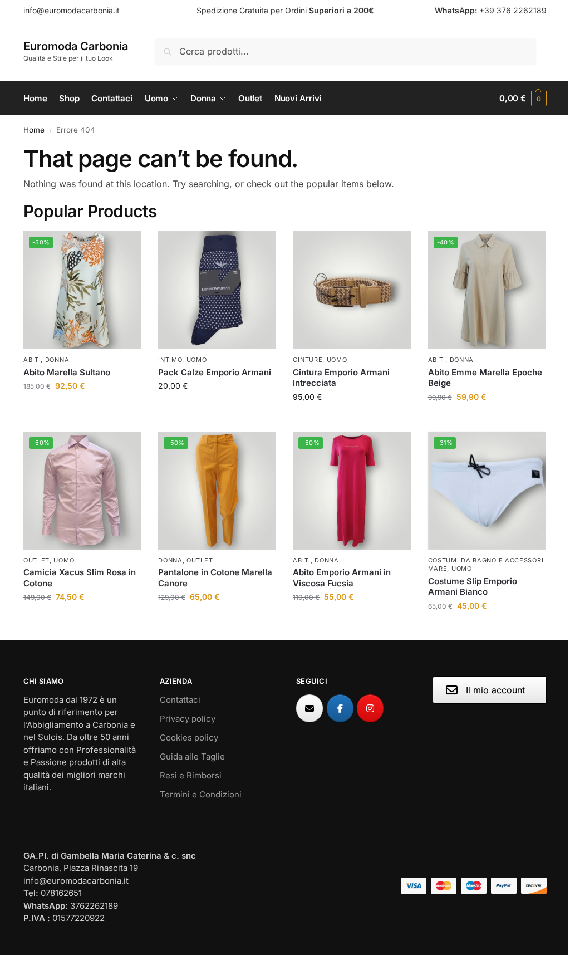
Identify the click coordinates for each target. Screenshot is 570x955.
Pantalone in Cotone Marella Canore (215, 578)
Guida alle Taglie (192, 756)
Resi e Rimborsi (191, 775)
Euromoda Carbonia (75, 46)
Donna (57, 360)
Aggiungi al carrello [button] (217, 409)
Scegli (82, 409)
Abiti (32, 360)
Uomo (196, 360)
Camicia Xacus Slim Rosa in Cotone (79, 578)
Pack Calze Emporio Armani (214, 372)
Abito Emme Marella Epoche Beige (485, 378)
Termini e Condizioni (201, 794)
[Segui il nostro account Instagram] (370, 708)
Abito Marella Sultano (66, 372)
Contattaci (180, 699)
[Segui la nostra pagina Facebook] (340, 708)
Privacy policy (187, 718)
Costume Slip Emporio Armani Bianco (472, 587)
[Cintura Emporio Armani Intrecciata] (352, 290)
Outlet (36, 560)
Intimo (170, 360)
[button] (523, 98)
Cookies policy (189, 737)
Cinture (307, 360)
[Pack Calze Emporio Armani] (217, 290)
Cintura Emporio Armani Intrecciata (341, 378)
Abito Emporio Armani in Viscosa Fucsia (342, 578)
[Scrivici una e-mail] (309, 708)
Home (34, 129)
